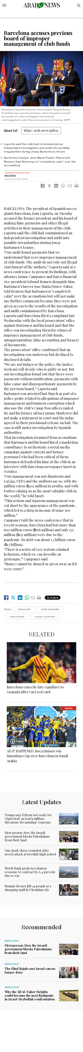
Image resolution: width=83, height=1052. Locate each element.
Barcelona (24, 609)
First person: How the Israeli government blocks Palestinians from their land (27, 836)
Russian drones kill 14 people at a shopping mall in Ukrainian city (28, 888)
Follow (53, 597)
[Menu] (4, 5)
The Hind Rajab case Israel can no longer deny (30, 970)
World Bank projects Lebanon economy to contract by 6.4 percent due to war (30, 872)
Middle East (12, 940)
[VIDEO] (41, 726)
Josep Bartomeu (50, 609)
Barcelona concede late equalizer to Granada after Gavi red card (35, 689)
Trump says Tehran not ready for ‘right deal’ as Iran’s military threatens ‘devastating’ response (28, 818)
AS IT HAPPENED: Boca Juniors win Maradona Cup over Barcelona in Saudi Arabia (37, 756)
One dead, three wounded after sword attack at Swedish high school (30, 852)
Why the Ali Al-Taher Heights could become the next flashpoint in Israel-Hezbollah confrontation (30, 995)
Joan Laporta (17, 617)
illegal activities (45, 617)
